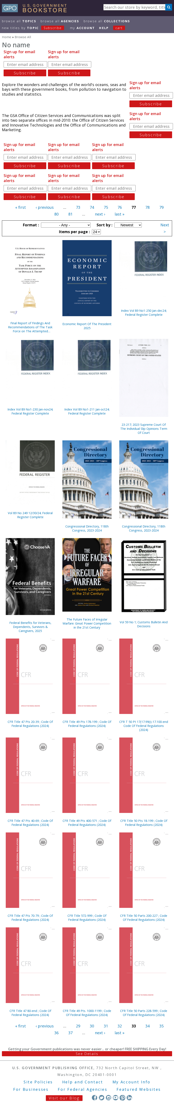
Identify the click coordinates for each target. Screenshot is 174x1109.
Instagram (108, 1097)
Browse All (19, 21)
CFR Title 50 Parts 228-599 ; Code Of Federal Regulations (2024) (143, 1013)
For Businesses (31, 1089)
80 (56, 214)
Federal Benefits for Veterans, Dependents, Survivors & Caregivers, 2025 (30, 627)
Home (6, 37)
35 (161, 1025)
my (82, 28)
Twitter (101, 1097)
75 (106, 207)
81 (70, 214)
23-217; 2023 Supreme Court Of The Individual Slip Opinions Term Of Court (143, 429)
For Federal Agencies (82, 1089)
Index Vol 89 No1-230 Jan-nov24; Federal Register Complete (30, 411)
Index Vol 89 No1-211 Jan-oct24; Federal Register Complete (86, 411)
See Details (87, 1053)
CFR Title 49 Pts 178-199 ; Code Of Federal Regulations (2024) (87, 724)
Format (30, 224)
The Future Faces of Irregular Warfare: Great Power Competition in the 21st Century (87, 623)
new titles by (32, 28)
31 (106, 1025)
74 (92, 207)
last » (119, 214)
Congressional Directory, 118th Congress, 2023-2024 (87, 528)
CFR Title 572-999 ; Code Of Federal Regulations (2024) (86, 918)
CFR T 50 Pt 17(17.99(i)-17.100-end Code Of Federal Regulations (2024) (143, 726)
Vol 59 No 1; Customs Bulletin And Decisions (144, 624)
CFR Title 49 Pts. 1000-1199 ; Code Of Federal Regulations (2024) (87, 1013)
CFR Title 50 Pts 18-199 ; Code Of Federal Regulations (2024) (143, 823)
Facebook (94, 1097)
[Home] (36, 10)
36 (56, 1032)
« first (20, 207)
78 (147, 207)
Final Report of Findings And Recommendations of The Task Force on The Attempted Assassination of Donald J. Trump (30, 327)
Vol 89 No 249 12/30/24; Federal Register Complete (30, 515)
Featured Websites (138, 1089)
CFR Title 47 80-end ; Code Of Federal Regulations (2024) (30, 1013)
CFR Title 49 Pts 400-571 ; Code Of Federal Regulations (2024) (87, 823)
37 (70, 1032)
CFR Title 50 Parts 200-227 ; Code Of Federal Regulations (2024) (143, 918)
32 (120, 1025)
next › (100, 214)
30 (92, 1025)
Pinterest (122, 1097)
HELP (104, 28)
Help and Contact (82, 1081)
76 (120, 207)
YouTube (115, 1097)
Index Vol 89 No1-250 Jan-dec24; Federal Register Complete (144, 313)
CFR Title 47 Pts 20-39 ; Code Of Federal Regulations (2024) (30, 724)
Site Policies (38, 1081)
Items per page (74, 231)
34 (147, 1025)
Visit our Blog (64, 1098)
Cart (119, 28)
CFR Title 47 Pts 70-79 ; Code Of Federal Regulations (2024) (30, 918)
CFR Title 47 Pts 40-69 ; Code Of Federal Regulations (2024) (30, 823)
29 (78, 1025)
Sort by (104, 224)
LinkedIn (129, 1097)
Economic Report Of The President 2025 (86, 326)
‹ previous (45, 207)
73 (78, 207)
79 (161, 207)
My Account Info (131, 1081)
